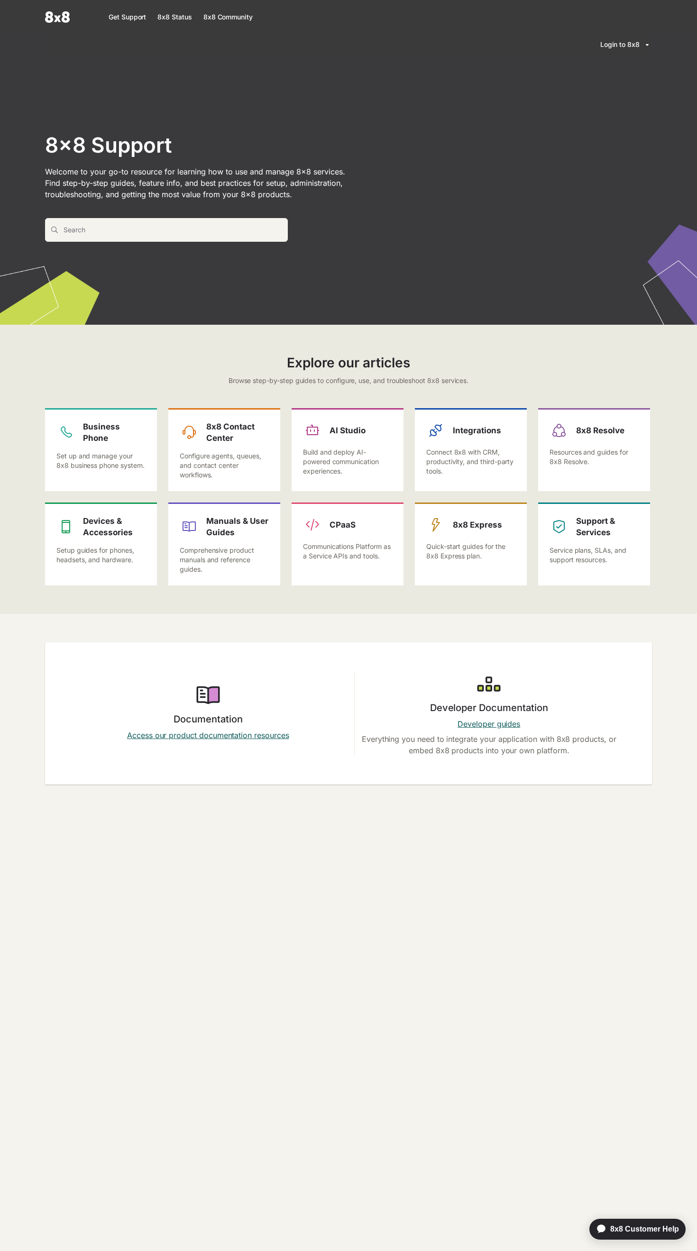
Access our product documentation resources (208, 735)
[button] (675, 1227)
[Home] (57, 17)
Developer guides (489, 724)
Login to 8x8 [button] (620, 44)
